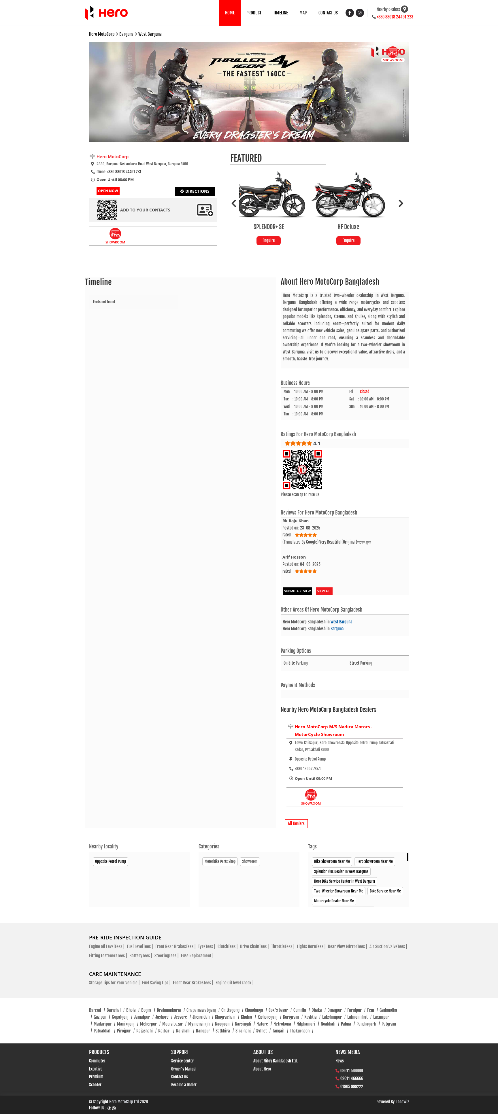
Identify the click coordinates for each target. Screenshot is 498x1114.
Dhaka (319, 1010)
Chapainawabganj (203, 1010)
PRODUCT (253, 13)
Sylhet (263, 1031)
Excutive (95, 1068)
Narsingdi (245, 1024)
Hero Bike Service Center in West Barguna (344, 881)
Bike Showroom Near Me (332, 861)
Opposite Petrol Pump (110, 861)
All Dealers (296, 823)
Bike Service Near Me (385, 891)
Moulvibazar (174, 1024)
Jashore (163, 1017)
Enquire (279, 240)
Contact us (179, 1076)
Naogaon (224, 1024)
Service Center (182, 1060)
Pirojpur (126, 1031)
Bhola (132, 1010)
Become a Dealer (184, 1084)
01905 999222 (351, 1086)
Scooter (95, 1084)
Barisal (97, 1010)
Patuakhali (104, 1031)
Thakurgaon (301, 1031)
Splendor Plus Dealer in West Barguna (341, 871)
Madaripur (104, 1024)
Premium (96, 1076)
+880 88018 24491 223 (395, 16)
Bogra (148, 1010)
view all (324, 591)
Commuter (97, 1060)
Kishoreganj (269, 1017)
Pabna (348, 1024)
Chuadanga (256, 1010)
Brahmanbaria (171, 1010)
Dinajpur (336, 1010)
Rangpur (205, 1031)
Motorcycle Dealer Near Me (334, 901)
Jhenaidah (203, 1017)
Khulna (248, 1017)
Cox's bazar (280, 1010)
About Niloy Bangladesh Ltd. (275, 1060)
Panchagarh (368, 1024)
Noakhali (330, 1024)
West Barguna (341, 621)
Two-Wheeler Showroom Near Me (338, 891)
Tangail (280, 1031)
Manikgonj (127, 1024)
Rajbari (166, 1031)
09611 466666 (351, 1078)
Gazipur (102, 1017)
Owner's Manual (184, 1068)
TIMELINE (280, 13)
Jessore (182, 1017)
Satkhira (225, 1031)
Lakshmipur (334, 1017)
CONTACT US (328, 13)
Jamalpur (144, 1017)
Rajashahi (146, 1031)
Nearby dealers (388, 9)
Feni (372, 1010)
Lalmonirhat (359, 1017)
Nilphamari (308, 1024)
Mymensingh (200, 1024)
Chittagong (232, 1010)
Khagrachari (227, 1017)
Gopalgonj (122, 1017)
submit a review (297, 591)
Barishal (115, 1010)
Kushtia (312, 1017)
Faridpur (356, 1010)
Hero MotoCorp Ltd (124, 1101)
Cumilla (301, 1010)
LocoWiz (402, 1101)
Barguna (337, 628)
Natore (264, 1024)
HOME (230, 13)
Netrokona (284, 1024)
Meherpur (150, 1024)
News (339, 1060)
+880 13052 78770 (308, 768)
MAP (303, 13)
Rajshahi (185, 1031)
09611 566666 (351, 1070)
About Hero (262, 1068)
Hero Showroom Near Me (374, 861)
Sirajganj (244, 1031)
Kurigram (293, 1017)
